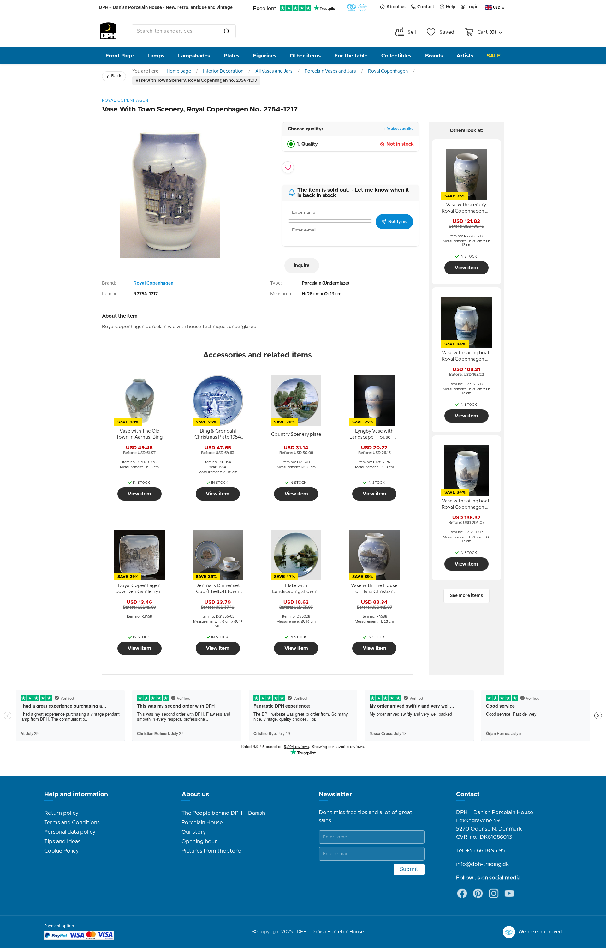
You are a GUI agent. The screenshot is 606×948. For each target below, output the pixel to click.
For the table (351, 55)
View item (139, 493)
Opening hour (199, 841)
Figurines (264, 55)
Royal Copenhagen (388, 71)
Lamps (155, 55)
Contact (468, 794)
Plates (231, 55)
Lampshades (194, 55)
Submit (409, 869)
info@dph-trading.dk (482, 864)
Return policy (61, 813)
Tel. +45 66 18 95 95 (480, 850)
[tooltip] (139, 434)
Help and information (76, 794)
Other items (305, 55)
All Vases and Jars (274, 71)
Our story (193, 832)
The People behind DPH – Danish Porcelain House (223, 818)
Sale (494, 55)
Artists (464, 55)
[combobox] (184, 31)
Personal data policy (69, 832)
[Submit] (226, 31)
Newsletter (335, 794)
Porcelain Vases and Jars (330, 71)
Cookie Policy (61, 851)
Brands (434, 55)
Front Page (119, 55)
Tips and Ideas (62, 841)
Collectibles (396, 55)
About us (195, 794)
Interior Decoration (223, 71)
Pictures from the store (211, 851)
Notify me (397, 222)
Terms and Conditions (72, 822)
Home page (179, 71)
